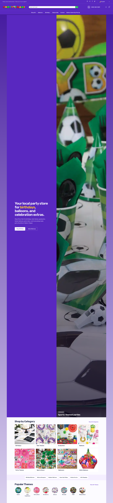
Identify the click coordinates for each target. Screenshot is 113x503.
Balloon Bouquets (41, 477)
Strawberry (45, 494)
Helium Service (74, 477)
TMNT (73, 494)
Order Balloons (32, 229)
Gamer (18, 494)
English (103, 1)
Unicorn (55, 494)
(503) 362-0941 (95, 7)
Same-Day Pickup (64, 477)
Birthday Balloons (30, 477)
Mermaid (64, 494)
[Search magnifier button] (76, 7)
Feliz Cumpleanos (27, 495)
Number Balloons (53, 477)
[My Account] (106, 7)
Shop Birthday (20, 229)
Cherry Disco (37, 494)
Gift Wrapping (83, 477)
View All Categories (93, 422)
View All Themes (94, 484)
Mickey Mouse (82, 494)
